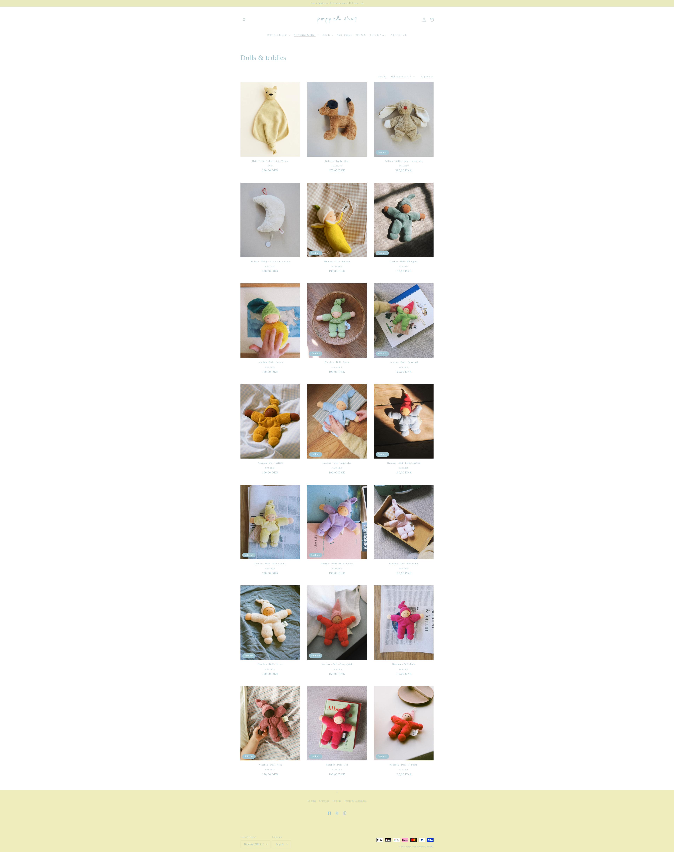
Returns (337, 801)
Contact (312, 801)
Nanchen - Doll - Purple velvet (337, 563)
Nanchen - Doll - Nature (270, 664)
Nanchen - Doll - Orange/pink (337, 664)
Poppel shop (411, 846)
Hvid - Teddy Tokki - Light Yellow (270, 161)
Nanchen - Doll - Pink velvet (404, 563)
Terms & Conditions (355, 801)
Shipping (324, 801)
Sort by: (382, 76)
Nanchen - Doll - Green (337, 362)
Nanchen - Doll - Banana (337, 261)
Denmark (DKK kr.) (253, 844)
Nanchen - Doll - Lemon (270, 362)
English (280, 844)
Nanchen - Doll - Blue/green (403, 261)
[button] (244, 20)
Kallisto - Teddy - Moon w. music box (270, 261)
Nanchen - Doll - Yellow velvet (270, 563)
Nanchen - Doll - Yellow (270, 463)
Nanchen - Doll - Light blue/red (403, 463)
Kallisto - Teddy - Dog (337, 161)
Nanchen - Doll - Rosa (270, 764)
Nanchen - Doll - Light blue (336, 463)
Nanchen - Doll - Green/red (404, 362)
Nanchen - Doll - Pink (403, 664)
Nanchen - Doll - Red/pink (404, 764)
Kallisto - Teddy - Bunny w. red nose (404, 161)
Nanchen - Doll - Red (337, 764)
